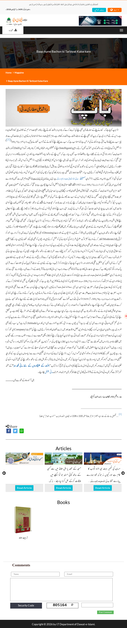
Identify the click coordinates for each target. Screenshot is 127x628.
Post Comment (105, 612)
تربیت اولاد (23, 537)
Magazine (19, 72)
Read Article (24, 488)
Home (8, 72)
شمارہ (11, 30)
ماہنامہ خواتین (99, 9)
